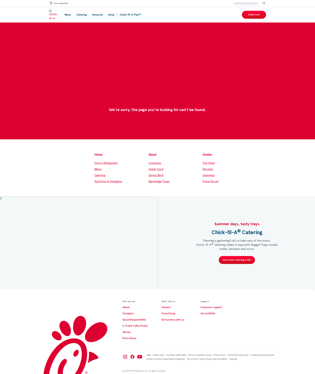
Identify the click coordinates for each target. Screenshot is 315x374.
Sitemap (233, 358)
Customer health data (176, 354)
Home (98, 154)
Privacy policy (219, 354)
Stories (207, 154)
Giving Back (156, 175)
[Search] (264, 3)
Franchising (168, 313)
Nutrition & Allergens (108, 181)
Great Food (156, 169)
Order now (254, 15)
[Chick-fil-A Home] (54, 14)
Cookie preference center (262, 354)
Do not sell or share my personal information (207, 358)
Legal (148, 354)
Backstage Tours (158, 181)
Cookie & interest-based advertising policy (165, 358)
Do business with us (173, 319)
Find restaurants (61, 3)
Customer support (211, 307)
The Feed (209, 163)
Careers (166, 307)
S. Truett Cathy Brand (135, 326)
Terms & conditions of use (199, 354)
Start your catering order (237, 260)
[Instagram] (125, 356)
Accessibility (208, 313)
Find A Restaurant (106, 163)
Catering (99, 175)
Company (154, 163)
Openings (209, 175)
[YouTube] (139, 356)
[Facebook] (132, 356)
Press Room (210, 181)
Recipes (208, 169)
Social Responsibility (134, 319)
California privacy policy (238, 354)
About (152, 154)
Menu (98, 169)
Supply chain (158, 354)
